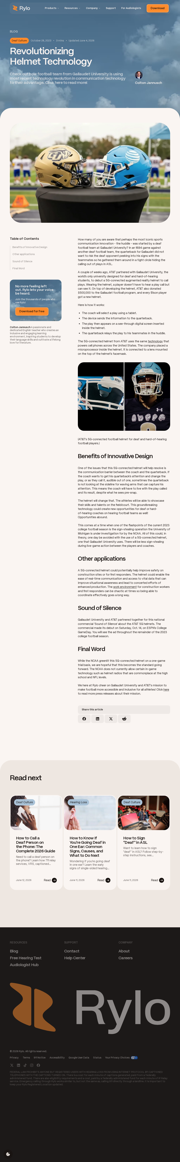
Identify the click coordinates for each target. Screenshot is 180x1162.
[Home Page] (21, 8)
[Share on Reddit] (124, 719)
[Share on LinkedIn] (97, 719)
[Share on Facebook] (84, 719)
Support (111, 8)
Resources (71, 8)
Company (92, 8)
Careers (125, 957)
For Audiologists (131, 8)
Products (50, 8)
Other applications (23, 254)
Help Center (74, 957)
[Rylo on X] (12, 1065)
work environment (125, 587)
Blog (14, 950)
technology (155, 341)
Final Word (18, 268)
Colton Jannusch (20, 327)
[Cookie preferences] (8, 1154)
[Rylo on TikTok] (25, 1065)
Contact (71, 950)
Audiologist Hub (24, 964)
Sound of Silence (22, 261)
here (166, 689)
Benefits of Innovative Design (29, 247)
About (124, 950)
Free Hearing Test (25, 957)
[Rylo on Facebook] (38, 1065)
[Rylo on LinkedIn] (18, 1065)
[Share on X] (111, 719)
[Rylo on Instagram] (32, 1065)
